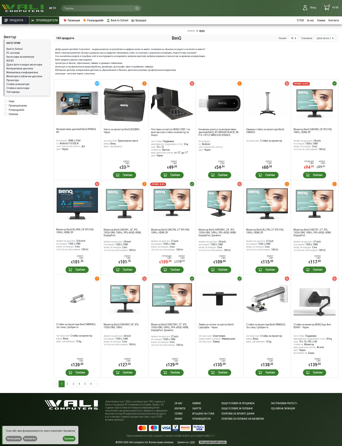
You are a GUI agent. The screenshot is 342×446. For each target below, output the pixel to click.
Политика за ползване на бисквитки (242, 418)
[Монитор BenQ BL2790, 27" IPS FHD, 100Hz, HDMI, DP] (267, 203)
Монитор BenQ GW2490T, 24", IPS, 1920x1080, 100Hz (121, 326)
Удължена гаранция (283, 408)
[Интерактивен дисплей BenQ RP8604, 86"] (77, 103)
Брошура (141, 20)
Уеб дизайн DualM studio (213, 442)
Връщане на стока (203, 413)
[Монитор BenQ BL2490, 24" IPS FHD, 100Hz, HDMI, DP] (77, 203)
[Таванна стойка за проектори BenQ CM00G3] (267, 103)
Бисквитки (30, 438)
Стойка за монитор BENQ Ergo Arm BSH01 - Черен (312, 326)
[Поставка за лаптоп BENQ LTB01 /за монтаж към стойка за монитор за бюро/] (172, 103)
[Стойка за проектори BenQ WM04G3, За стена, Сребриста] (77, 298)
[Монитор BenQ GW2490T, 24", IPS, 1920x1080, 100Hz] (125, 298)
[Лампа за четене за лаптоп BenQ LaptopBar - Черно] (220, 298)
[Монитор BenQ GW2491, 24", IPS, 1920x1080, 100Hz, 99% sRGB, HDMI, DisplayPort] (125, 203)
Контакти (333, 20)
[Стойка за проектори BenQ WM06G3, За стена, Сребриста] (267, 298)
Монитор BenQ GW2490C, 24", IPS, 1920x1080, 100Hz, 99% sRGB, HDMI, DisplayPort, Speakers (217, 232)
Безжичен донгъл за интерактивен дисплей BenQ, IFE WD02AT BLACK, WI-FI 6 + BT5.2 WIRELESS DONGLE (219, 132)
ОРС (213, 435)
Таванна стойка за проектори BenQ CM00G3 (265, 131)
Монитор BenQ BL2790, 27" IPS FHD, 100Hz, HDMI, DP (265, 231)
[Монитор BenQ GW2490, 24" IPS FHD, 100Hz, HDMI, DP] (315, 103)
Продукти (16, 20)
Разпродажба (16, 110)
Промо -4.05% (301, 83)
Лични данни (13, 438)
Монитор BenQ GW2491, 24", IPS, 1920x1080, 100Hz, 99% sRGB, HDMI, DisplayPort (122, 232)
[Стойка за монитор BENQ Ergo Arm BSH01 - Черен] (315, 298)
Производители (201, 418)
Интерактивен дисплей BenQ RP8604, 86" (76, 131)
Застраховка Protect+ (284, 403)
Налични (13, 114)
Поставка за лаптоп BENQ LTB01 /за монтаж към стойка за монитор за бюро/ (170, 132)
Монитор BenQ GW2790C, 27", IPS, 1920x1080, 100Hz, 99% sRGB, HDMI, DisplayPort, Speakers (170, 327)
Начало (191, 31)
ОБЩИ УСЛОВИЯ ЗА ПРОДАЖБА (238, 403)
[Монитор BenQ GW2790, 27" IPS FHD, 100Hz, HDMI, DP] (172, 203)
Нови (11, 101)
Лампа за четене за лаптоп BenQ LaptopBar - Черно (216, 326)
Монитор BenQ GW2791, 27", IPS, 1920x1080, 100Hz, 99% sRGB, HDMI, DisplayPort (312, 232)
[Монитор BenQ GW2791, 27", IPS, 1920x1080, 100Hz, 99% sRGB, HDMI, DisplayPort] (315, 203)
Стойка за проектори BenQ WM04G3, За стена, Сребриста (76, 326)
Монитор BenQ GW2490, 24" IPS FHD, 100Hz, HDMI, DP (313, 131)
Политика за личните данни (237, 413)
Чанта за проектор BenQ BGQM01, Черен (122, 131)
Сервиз (179, 413)
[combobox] (101, 8)
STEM (300, 20)
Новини (321, 20)
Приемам (69, 438)
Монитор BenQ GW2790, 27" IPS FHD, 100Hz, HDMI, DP (170, 231)
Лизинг (179, 418)
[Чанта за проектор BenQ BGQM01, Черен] (125, 103)
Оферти (196, 408)
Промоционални (18, 105)
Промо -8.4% (158, 184)
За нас (310, 20)
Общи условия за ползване (237, 408)
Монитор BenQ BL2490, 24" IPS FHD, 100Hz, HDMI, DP (75, 231)
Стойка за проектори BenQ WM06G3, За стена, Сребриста (266, 326)
